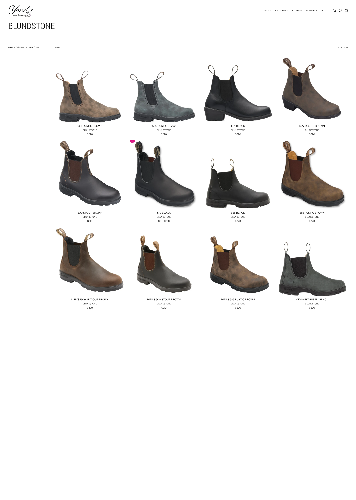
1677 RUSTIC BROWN (312, 126)
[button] (267, 10)
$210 (89, 221)
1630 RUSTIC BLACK (163, 126)
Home (10, 47)
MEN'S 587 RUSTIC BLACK (312, 299)
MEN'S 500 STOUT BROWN (164, 299)
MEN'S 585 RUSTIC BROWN (238, 299)
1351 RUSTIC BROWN (89, 126)
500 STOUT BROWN (89, 213)
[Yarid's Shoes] (20, 10)
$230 (90, 308)
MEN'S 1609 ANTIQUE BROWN (89, 299)
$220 (90, 134)
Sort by (57, 47)
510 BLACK (164, 213)
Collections (20, 47)
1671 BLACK (238, 126)
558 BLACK (238, 213)
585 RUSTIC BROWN (312, 213)
